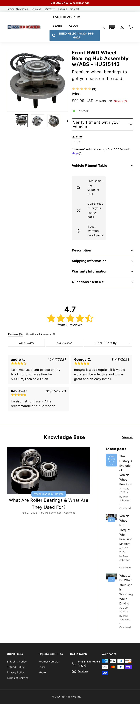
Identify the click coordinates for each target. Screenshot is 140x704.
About (73, 25)
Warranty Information (90, 271)
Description (81, 250)
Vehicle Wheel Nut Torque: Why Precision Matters (125, 530)
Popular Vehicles (67, 17)
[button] (112, 27)
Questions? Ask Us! (88, 282)
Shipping (36, 9)
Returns (62, 9)
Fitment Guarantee (17, 9)
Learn (57, 25)
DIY (111, 520)
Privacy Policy (16, 672)
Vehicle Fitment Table (89, 166)
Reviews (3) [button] (15, 334)
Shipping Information (89, 261)
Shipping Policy (17, 661)
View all (127, 437)
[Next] (66, 121)
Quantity (76, 136)
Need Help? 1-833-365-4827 (76, 35)
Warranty (50, 9)
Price (76, 93)
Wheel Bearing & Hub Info (48, 493)
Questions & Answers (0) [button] (41, 334)
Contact (74, 9)
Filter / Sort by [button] (106, 342)
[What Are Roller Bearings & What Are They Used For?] (48, 470)
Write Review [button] (26, 342)
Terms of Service (18, 678)
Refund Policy (15, 667)
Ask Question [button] (64, 342)
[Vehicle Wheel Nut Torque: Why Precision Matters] (111, 517)
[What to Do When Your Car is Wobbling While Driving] (111, 576)
